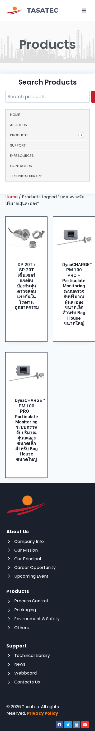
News (19, 664)
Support (18, 145)
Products (19, 135)
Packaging (25, 610)
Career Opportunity (35, 567)
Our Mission (26, 550)
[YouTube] (85, 724)
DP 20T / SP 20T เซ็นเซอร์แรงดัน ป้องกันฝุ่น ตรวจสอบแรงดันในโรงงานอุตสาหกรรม (27, 286)
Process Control (31, 601)
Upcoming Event (31, 576)
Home (15, 114)
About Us (18, 124)
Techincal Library (32, 655)
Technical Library (26, 176)
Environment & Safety (37, 619)
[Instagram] (76, 724)
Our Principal (27, 559)
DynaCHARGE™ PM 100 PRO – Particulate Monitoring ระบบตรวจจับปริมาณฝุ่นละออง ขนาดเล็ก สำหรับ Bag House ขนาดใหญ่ (77, 294)
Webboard (25, 673)
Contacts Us (27, 682)
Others (21, 628)
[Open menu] (84, 10)
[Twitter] (68, 724)
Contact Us (21, 165)
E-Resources (22, 155)
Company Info (29, 541)
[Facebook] (59, 724)
